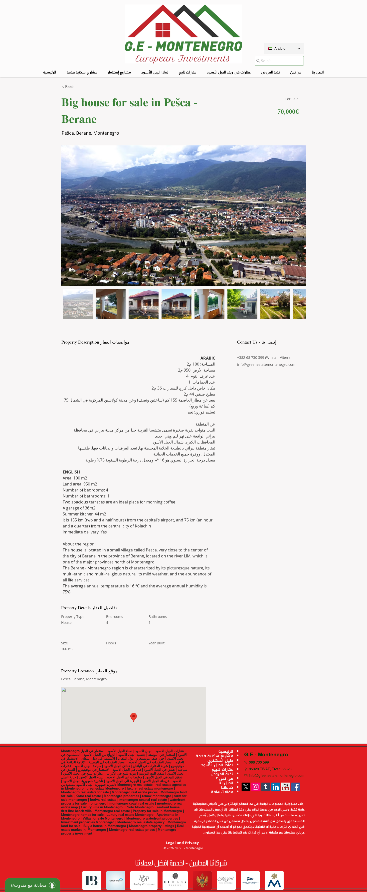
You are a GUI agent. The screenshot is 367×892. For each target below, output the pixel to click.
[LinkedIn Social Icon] (275, 787)
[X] (245, 787)
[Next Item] (297, 215)
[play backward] (88, 880)
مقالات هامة (222, 792)
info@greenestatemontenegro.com (266, 364)
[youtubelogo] (285, 787)
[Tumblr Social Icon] (265, 787)
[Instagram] (255, 787)
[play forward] (278, 880)
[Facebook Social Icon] (295, 787)
